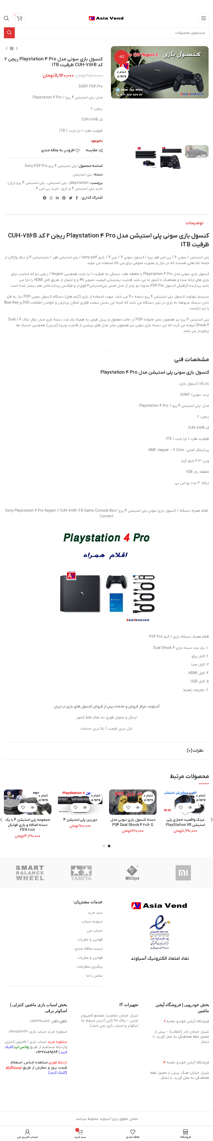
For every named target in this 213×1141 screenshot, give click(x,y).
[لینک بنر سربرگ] (114, 5)
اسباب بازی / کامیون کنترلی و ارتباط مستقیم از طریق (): (36, 1047)
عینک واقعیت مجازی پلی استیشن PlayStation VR (185, 822)
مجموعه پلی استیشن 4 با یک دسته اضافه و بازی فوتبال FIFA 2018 (27, 824)
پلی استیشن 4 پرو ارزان (26, 182)
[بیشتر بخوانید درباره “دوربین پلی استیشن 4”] (84, 807)
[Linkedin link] (57, 198)
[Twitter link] (70, 198)
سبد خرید (95, 912)
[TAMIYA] (81, 873)
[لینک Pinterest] (64, 198)
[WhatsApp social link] (51, 198)
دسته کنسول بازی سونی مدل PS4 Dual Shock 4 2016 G (132, 822)
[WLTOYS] (132, 873)
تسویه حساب (92, 921)
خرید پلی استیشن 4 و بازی (82, 188)
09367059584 (47, 1052)
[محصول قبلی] (16, 48)
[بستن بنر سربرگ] (6, 5)
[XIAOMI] (183, 873)
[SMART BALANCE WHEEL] (30, 873)
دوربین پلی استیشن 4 (80, 819)
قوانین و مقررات (90, 939)
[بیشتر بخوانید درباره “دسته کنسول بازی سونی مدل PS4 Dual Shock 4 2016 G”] (137, 807)
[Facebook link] (76, 198)
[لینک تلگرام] (44, 198)
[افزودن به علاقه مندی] (180, 807)
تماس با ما (94, 975)
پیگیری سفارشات (90, 966)
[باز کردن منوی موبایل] (204, 18)
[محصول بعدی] (6, 48)
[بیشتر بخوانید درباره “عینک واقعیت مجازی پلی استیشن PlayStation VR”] (190, 807)
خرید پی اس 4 (47, 188)
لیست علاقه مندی (89, 948)
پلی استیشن (82, 174)
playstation (79, 182)
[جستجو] (6, 18)
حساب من (95, 930)
